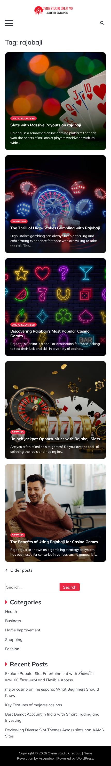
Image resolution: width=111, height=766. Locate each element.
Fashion (12, 648)
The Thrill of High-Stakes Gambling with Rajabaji (55, 227)
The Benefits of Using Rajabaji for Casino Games (54, 541)
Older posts (21, 570)
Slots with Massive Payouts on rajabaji (45, 125)
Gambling (19, 221)
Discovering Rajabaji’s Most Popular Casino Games (50, 333)
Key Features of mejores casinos (33, 704)
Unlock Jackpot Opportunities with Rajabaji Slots (55, 438)
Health (11, 611)
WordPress (84, 758)
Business (13, 620)
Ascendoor (47, 758)
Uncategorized (23, 118)
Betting (18, 432)
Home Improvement (22, 630)
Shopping (13, 639)
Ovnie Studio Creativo (64, 753)
